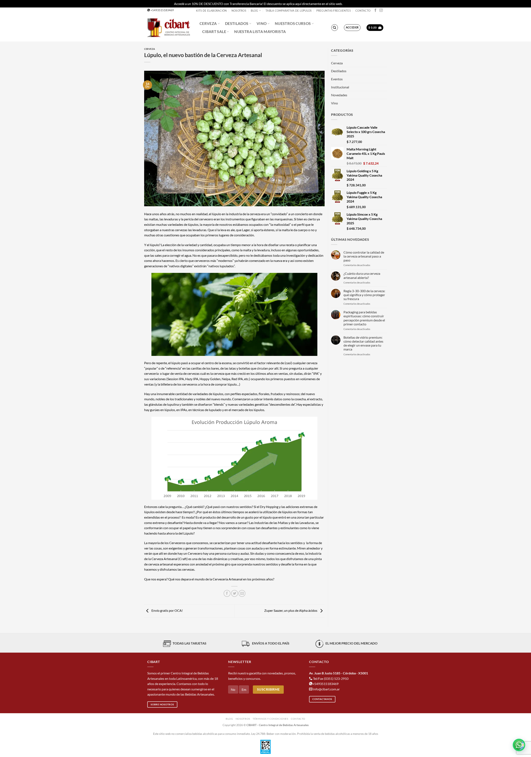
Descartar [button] (350, 4)
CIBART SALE (214, 31)
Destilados (236, 23)
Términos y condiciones (270, 718)
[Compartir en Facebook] (227, 593)
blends (219, 404)
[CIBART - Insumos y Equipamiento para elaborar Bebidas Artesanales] (170, 27)
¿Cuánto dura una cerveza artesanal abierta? (361, 275)
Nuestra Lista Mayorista (260, 31)
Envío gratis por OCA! (167, 611)
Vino (262, 23)
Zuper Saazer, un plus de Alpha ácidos (291, 611)
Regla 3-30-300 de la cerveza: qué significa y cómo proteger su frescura (364, 295)
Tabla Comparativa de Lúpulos (289, 10)
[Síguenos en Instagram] (381, 10)
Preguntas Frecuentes (333, 10)
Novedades (339, 95)
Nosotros (238, 10)
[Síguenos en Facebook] (375, 10)
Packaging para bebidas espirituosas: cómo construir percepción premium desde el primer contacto (364, 318)
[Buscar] (334, 27)
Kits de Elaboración (211, 10)
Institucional (340, 87)
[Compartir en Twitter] (234, 593)
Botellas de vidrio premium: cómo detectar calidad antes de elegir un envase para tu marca (363, 343)
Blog (254, 10)
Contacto (362, 10)
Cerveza (208, 23)
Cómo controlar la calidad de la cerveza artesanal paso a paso (363, 256)
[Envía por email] (242, 593)
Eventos (337, 79)
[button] (352, 27)
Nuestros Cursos (293, 23)
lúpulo (154, 245)
